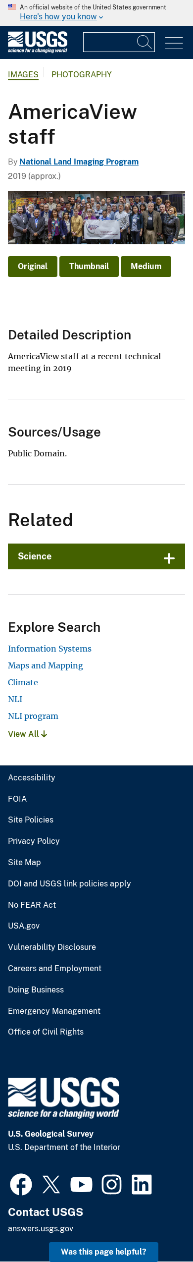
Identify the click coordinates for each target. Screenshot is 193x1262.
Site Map (24, 862)
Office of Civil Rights (46, 1032)
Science (34, 556)
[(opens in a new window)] (21, 1183)
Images (23, 74)
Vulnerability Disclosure (52, 947)
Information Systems (50, 649)
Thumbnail (89, 266)
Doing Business (36, 990)
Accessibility (31, 777)
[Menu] (174, 43)
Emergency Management (54, 1011)
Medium (146, 266)
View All (24, 734)
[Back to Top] (157, 1226)
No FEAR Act (32, 905)
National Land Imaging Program (79, 161)
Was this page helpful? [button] (103, 1252)
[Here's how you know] (96, 13)
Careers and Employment (54, 968)
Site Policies (30, 820)
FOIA (17, 799)
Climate (23, 682)
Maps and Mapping (45, 665)
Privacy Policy (34, 841)
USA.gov (24, 926)
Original (33, 266)
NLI (15, 699)
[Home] (37, 50)
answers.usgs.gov (40, 1228)
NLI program (33, 716)
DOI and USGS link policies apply (69, 883)
